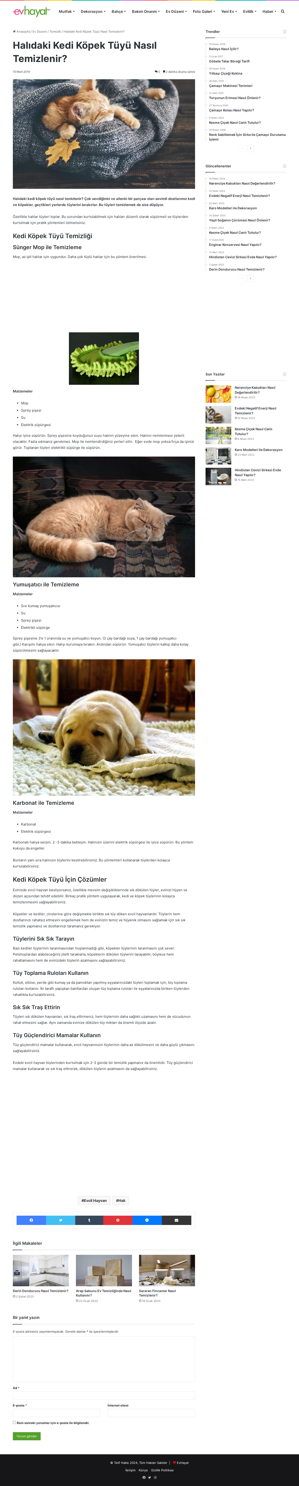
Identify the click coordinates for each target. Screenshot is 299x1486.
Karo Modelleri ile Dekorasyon (259, 450)
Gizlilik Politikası (162, 1470)
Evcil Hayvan (95, 1200)
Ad (16, 1388)
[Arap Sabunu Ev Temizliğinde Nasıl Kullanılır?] (104, 1270)
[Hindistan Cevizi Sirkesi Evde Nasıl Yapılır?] (218, 476)
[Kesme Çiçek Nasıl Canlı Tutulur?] (218, 435)
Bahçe (117, 11)
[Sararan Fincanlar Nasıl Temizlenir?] (167, 1270)
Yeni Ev (227, 11)
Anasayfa (23, 31)
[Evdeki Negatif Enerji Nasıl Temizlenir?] (218, 414)
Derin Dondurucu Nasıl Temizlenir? (40, 1291)
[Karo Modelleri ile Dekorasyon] (218, 455)
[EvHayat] (31, 11)
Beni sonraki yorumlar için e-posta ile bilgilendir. (53, 1423)
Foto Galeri (202, 11)
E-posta (20, 1405)
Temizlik (55, 31)
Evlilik (248, 11)
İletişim (130, 1470)
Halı (121, 1200)
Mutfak (65, 11)
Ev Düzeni (175, 11)
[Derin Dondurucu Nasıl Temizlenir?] (41, 1270)
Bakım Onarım (144, 11)
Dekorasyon (92, 11)
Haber (268, 11)
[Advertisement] (104, 298)
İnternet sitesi (118, 1405)
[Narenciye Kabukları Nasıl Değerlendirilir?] (218, 394)
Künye (143, 1470)
